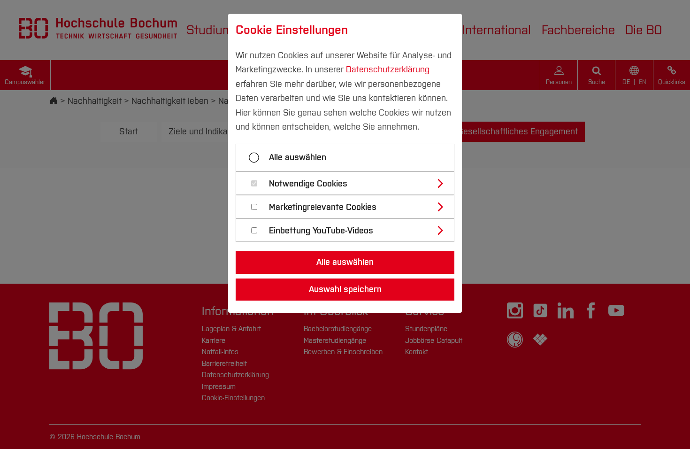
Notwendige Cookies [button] (308, 184)
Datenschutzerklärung (387, 69)
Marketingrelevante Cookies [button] (322, 207)
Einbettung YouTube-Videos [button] (321, 231)
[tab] (349, 183)
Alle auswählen (297, 157)
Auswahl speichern (345, 289)
